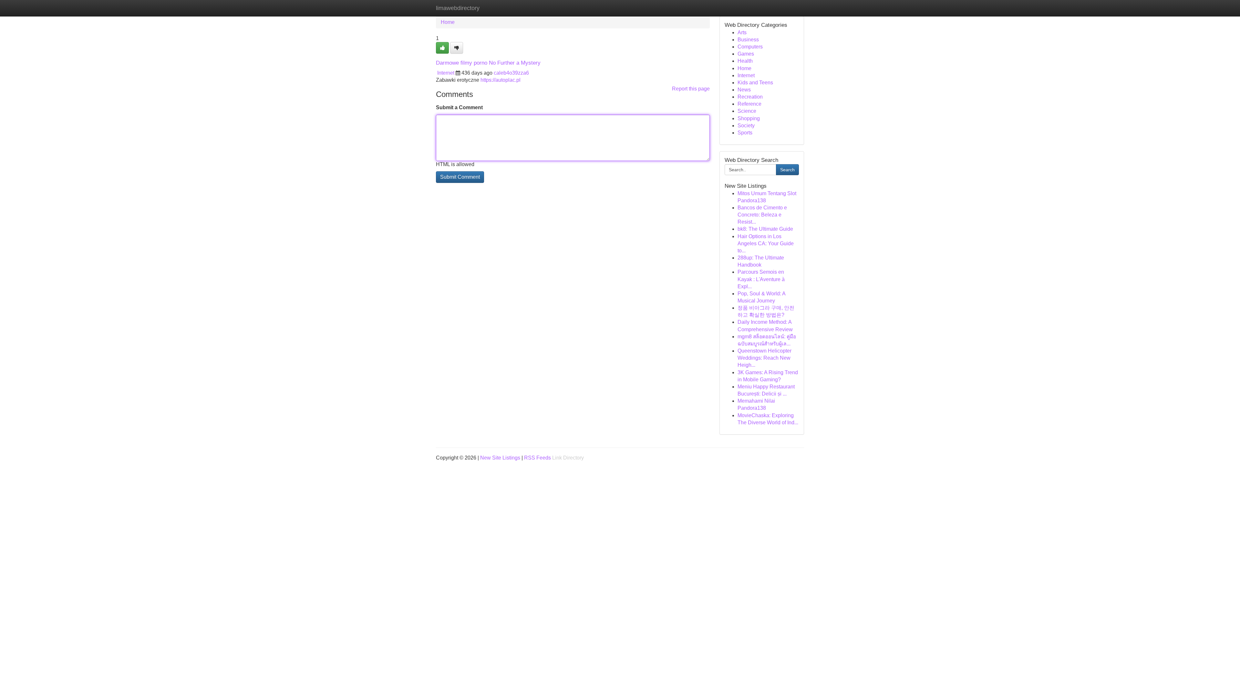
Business (748, 39)
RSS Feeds (537, 457)
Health (745, 61)
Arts (742, 32)
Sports (745, 132)
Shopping (749, 118)
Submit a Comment (459, 107)
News (744, 89)
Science (747, 111)
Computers (750, 46)
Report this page (691, 88)
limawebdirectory (458, 8)
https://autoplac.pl (500, 80)
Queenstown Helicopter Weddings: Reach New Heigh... (764, 358)
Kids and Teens (755, 82)
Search (787, 169)
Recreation (750, 97)
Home (448, 22)
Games (746, 54)
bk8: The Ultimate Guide (765, 229)
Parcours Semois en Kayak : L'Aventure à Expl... (761, 279)
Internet (445, 73)
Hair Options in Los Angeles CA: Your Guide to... (766, 243)
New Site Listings (500, 457)
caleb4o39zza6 (511, 73)
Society (746, 125)
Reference (749, 104)
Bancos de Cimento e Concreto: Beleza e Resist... (762, 215)
